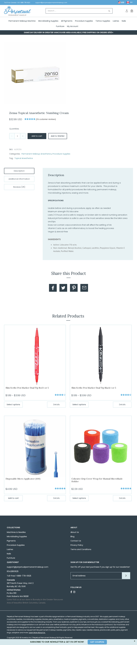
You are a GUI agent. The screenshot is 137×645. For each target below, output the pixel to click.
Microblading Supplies (17, 536)
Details (56, 404)
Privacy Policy (77, 545)
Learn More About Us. (37, 632)
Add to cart (37, 136)
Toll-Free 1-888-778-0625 (19, 575)
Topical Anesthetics (23, 158)
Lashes (10, 549)
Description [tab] (19, 171)
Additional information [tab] (19, 179)
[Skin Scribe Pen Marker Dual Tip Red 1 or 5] (35, 355)
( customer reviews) (46, 119)
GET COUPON (97, 642)
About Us (75, 532)
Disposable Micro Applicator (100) (23, 478)
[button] (88, 239)
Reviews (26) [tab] (19, 187)
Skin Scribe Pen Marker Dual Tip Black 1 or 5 (93, 387)
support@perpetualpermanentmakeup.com (51, 2)
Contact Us (76, 540)
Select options (13, 404)
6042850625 (12, 571)
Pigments (11, 540)
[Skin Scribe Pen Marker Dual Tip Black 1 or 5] (101, 355)
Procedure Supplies (61, 153)
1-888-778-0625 (25, 2)
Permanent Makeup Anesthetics (37, 153)
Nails (9, 553)
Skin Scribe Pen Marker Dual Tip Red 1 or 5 (27, 387)
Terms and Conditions (81, 549)
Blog (72, 536)
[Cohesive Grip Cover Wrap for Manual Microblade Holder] (101, 446)
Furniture (11, 558)
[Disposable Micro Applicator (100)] (35, 446)
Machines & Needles (16, 532)
